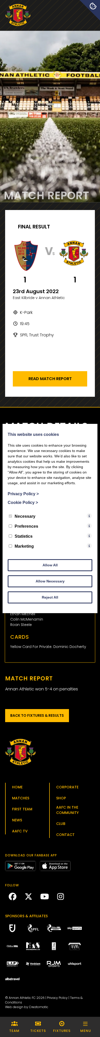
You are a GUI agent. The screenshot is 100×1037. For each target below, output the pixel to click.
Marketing (24, 546)
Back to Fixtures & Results (37, 715)
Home (17, 787)
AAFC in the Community (67, 810)
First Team (22, 809)
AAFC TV (20, 831)
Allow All (50, 565)
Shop (61, 798)
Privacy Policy (57, 998)
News (17, 820)
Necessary (25, 516)
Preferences (26, 526)
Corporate (67, 787)
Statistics (24, 536)
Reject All (50, 597)
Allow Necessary (50, 581)
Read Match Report (50, 379)
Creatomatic (38, 1007)
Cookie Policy (23, 502)
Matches (20, 798)
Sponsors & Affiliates (26, 916)
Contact (65, 834)
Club (60, 823)
